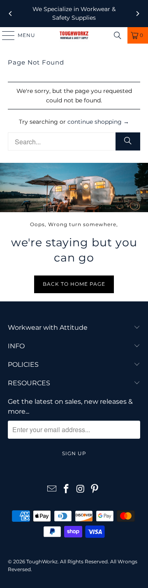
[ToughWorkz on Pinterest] (95, 489)
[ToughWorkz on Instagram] (81, 489)
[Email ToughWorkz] (52, 489)
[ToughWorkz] (74, 35)
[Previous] (10, 14)
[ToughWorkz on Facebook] (66, 489)
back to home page (74, 284)
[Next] (137, 14)
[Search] (117, 35)
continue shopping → (98, 121)
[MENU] (4, 35)
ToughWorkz (42, 561)
